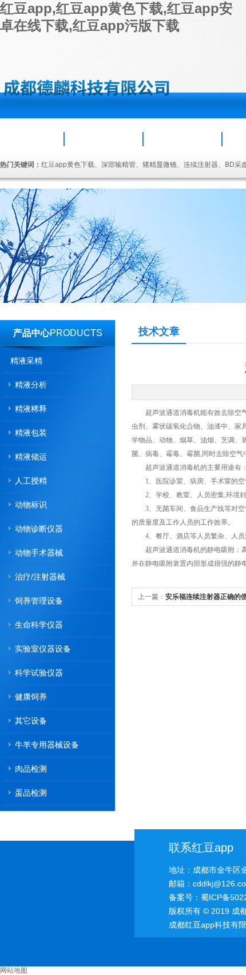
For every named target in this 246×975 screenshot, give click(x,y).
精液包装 (31, 432)
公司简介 (104, 138)
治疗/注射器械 (40, 576)
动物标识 (31, 504)
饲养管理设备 (39, 600)
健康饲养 (31, 696)
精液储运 (31, 456)
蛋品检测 (31, 792)
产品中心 (31, 333)
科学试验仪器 (39, 672)
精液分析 (31, 384)
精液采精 (26, 360)
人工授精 (31, 480)
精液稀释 (31, 408)
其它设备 (31, 720)
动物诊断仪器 (39, 528)
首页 (33, 138)
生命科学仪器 (39, 624)
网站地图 (13, 970)
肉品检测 (31, 768)
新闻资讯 (182, 138)
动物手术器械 (39, 552)
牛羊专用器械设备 (47, 744)
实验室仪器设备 (43, 648)
